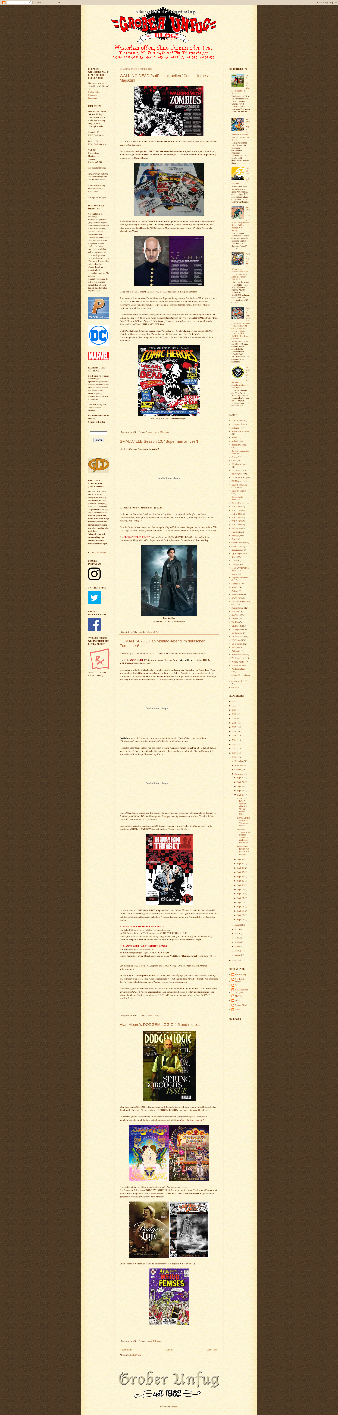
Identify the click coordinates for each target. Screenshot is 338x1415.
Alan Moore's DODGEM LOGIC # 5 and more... (160, 1024)
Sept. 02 (241, 915)
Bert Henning (240, 974)
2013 (234, 744)
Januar (237, 954)
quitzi (237, 1009)
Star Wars (235, 615)
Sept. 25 (241, 794)
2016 (234, 731)
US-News (156, 632)
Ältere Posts (212, 1349)
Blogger (174, 1406)
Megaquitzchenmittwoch (240, 578)
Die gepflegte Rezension (237, 498)
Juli (236, 929)
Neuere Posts (126, 1349)
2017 (234, 726)
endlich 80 (235, 687)
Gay (233, 539)
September (239, 773)
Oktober (238, 769)
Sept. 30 (241, 777)
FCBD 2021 (236, 524)
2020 (234, 714)
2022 (234, 705)
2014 (234, 740)
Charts (234, 457)
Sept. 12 (241, 880)
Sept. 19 (241, 859)
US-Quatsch (236, 643)
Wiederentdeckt (237, 658)
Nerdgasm (235, 583)
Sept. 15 (241, 872)
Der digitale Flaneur (240, 980)
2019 (234, 718)
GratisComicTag (238, 546)
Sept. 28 (241, 786)
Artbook (235, 441)
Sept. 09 (241, 889)
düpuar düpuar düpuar (240, 674)
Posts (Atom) (135, 1354)
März (236, 946)
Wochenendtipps (238, 668)
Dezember (238, 761)
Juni (236, 933)
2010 (234, 757)
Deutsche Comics (238, 490)
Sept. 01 (241, 919)
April (236, 942)
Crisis (233, 460)
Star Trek (235, 611)
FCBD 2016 (236, 506)
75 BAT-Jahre (237, 420)
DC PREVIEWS (238, 477)
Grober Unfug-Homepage (94, 93)
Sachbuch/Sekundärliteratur (240, 602)
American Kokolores (240, 431)
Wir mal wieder (237, 661)
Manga (234, 573)
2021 (234, 709)
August (237, 924)
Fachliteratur (236, 528)
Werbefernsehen (238, 654)
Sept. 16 (241, 867)
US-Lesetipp (236, 632)
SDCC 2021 (236, 598)
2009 (234, 960)
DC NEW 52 (236, 473)
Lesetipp (156, 432)
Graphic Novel (237, 542)
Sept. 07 (241, 897)
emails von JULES (239, 681)
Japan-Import (237, 553)
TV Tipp (235, 622)
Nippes (234, 587)
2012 (234, 748)
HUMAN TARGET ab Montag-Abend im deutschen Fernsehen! (243, 836)
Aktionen (235, 427)
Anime (234, 437)
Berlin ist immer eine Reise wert (240, 452)
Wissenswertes (237, 665)
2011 (234, 752)
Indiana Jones (237, 549)
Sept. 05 (241, 906)
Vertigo (234, 647)
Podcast (234, 590)
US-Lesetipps (237, 636)
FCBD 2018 (236, 513)
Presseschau (236, 594)
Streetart (234, 618)
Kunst (234, 557)
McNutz (238, 996)
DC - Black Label (238, 464)
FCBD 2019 (236, 517)
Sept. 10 (241, 885)
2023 (234, 701)
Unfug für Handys (98, 552)
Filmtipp (235, 535)
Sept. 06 (241, 902)
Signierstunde (237, 607)
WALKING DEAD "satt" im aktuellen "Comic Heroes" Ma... (242, 806)
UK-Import (164, 432)
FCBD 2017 (236, 510)
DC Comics (236, 470)
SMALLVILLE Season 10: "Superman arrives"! (159, 441)
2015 (234, 735)
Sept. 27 (241, 790)
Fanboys (149, 432)
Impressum (92, 97)
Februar (238, 950)
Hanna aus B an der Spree (241, 990)
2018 (234, 722)
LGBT (234, 560)
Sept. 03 (241, 910)
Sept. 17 (241, 863)
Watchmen (235, 650)
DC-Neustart (236, 481)
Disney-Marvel (237, 503)
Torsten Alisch (241, 1005)
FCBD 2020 (236, 521)
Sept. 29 (241, 781)
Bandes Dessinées (239, 444)
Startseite (169, 1349)
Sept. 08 (241, 893)
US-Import (157, 1015)
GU (236, 985)
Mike (237, 1000)
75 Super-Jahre (237, 424)
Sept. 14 (241, 876)
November (239, 765)
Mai (236, 937)
